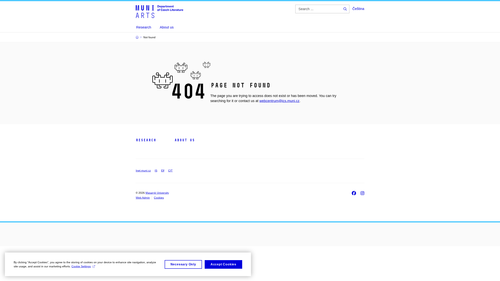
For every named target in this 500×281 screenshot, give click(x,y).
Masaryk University (157, 192)
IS (156, 170)
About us (184, 140)
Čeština (358, 9)
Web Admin (143, 197)
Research (146, 140)
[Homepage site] (159, 11)
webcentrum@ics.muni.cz (279, 101)
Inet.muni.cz (143, 170)
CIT (170, 170)
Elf (162, 170)
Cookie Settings (81, 266)
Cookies (159, 197)
